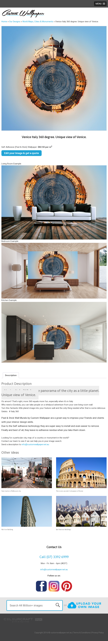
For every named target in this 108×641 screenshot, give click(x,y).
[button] (100, 3)
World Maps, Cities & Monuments (37, 21)
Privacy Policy (98, 632)
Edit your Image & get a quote (21, 153)
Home (4, 21)
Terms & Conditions (81, 632)
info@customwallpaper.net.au (35, 444)
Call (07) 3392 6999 (54, 557)
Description (11, 375)
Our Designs (14, 21)
